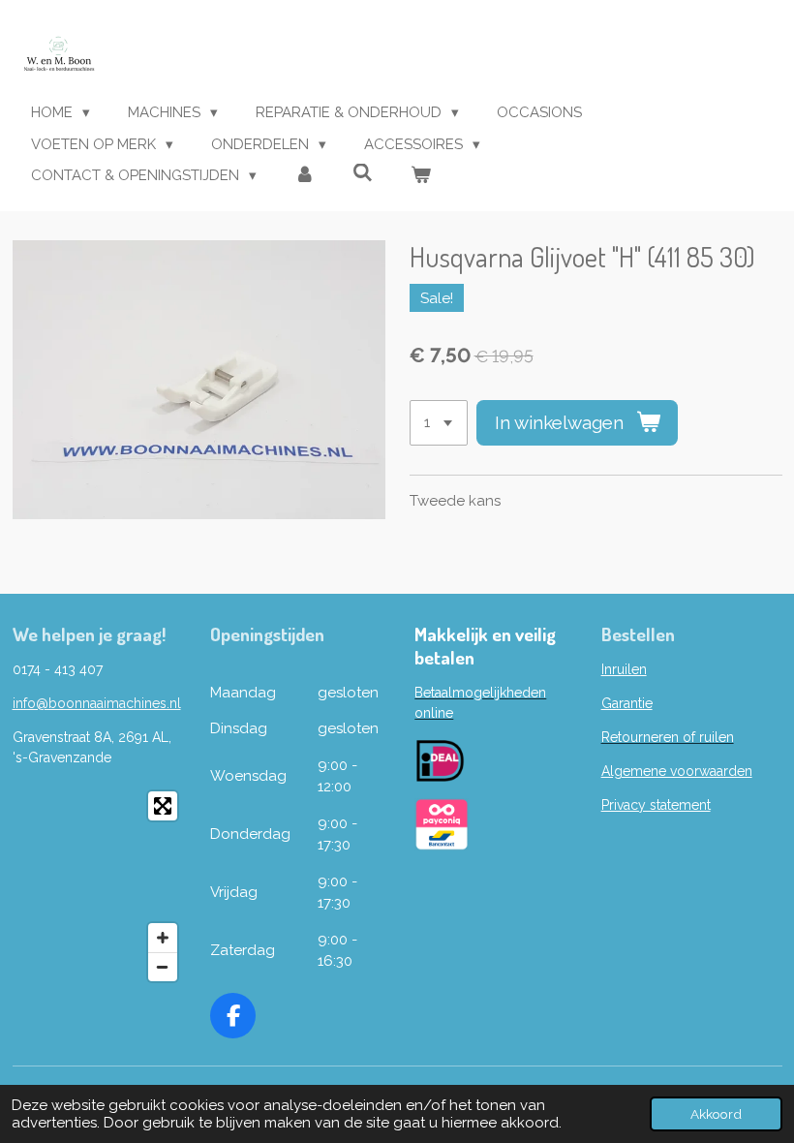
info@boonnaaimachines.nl (97, 703)
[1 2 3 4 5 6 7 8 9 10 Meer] (439, 423)
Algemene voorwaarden (676, 771)
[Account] (304, 176)
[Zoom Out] (162, 966)
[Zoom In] (162, 937)
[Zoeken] (362, 173)
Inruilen (624, 669)
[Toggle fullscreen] (162, 805)
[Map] (100, 886)
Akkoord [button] (716, 1114)
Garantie (627, 703)
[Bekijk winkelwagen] (421, 176)
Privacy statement (656, 805)
